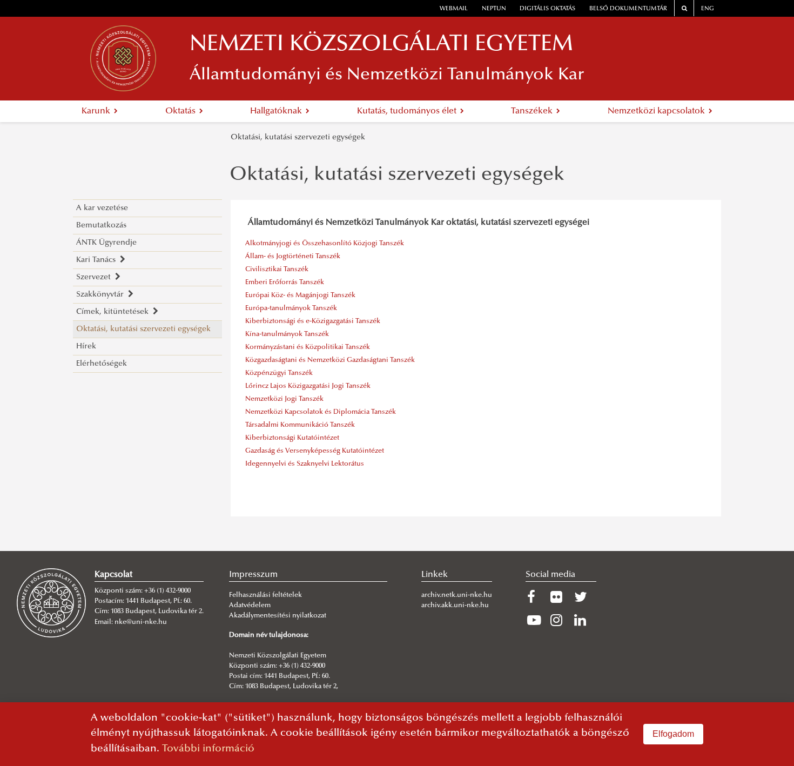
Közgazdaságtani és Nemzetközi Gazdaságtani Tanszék (330, 360)
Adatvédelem (250, 605)
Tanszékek (533, 111)
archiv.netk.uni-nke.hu (456, 595)
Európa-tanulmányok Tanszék (291, 308)
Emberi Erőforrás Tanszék (284, 282)
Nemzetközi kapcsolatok (657, 111)
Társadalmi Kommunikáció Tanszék (300, 425)
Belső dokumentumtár (628, 9)
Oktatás (181, 111)
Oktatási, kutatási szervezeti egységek (298, 137)
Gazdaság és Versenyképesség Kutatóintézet (314, 451)
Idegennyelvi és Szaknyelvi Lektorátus (304, 464)
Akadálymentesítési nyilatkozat (277, 616)
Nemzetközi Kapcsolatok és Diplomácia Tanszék (320, 412)
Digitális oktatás (547, 9)
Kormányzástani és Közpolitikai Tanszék (307, 347)
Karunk (97, 111)
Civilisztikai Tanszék (276, 269)
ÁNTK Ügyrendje (106, 243)
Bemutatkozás (101, 225)
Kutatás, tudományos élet (408, 111)
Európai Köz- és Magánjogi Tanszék (300, 295)
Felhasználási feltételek (265, 595)
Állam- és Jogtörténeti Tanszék (292, 256)
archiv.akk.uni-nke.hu (455, 605)
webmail (454, 9)
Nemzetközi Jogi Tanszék (284, 399)
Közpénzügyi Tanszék (279, 373)
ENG (707, 9)
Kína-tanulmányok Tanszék (287, 334)
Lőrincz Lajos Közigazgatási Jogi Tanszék (308, 386)
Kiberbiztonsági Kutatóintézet (292, 438)
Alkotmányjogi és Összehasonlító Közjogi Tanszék (324, 243)
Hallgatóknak (277, 111)
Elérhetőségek (101, 364)
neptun (494, 9)
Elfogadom (673, 733)
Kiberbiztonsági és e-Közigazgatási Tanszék (312, 321)
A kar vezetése (102, 208)
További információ (208, 749)
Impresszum (253, 574)
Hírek (86, 346)
